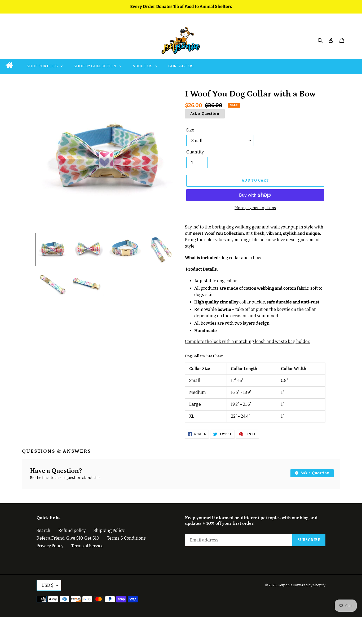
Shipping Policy (109, 530)
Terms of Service (87, 545)
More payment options (255, 208)
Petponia (285, 585)
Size (190, 130)
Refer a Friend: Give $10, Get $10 (68, 538)
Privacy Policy (50, 545)
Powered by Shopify (309, 585)
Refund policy (72, 530)
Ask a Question (204, 114)
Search (43, 530)
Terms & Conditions (126, 538)
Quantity (195, 152)
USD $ (48, 585)
